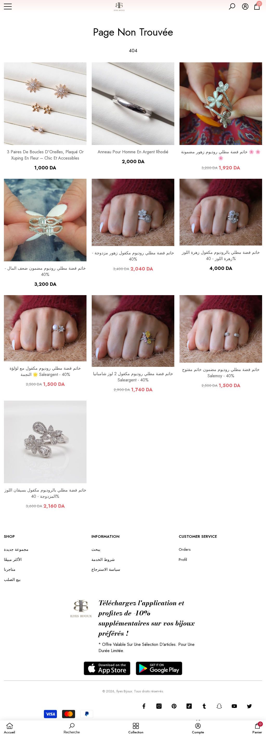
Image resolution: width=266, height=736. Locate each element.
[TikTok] (189, 706)
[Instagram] (158, 706)
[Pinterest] (174, 706)
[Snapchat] (219, 706)
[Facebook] (143, 706)
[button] (232, 6)
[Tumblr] (204, 706)
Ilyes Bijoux (124, 691)
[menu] (8, 6)
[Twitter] (249, 706)
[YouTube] (234, 706)
